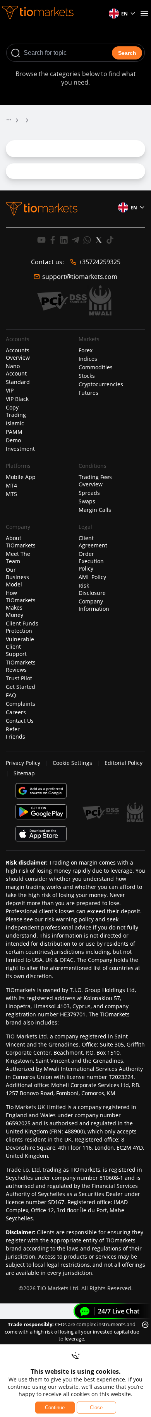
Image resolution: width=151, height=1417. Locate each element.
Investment (20, 448)
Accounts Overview (18, 354)
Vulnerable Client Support (20, 646)
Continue (55, 1407)
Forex (86, 350)
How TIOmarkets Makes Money (21, 603)
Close (96, 1407)
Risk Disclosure (92, 589)
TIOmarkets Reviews (21, 666)
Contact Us (20, 720)
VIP (10, 390)
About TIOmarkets (21, 541)
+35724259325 (99, 262)
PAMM (14, 431)
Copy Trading (16, 411)
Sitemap (24, 773)
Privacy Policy (23, 762)
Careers (16, 712)
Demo (13, 440)
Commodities (96, 367)
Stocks (87, 375)
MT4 (11, 485)
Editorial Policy (123, 762)
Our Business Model (17, 577)
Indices (88, 358)
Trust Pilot (19, 678)
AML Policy (92, 577)
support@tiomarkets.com (79, 276)
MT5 (11, 494)
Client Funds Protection (22, 627)
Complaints (20, 703)
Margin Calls (95, 509)
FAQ (11, 695)
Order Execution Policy (91, 561)
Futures (88, 392)
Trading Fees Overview (95, 480)
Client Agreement (93, 541)
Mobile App (21, 477)
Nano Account (16, 369)
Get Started (20, 686)
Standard (18, 382)
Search (127, 53)
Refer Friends (15, 732)
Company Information (94, 605)
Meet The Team (18, 557)
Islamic (15, 423)
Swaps (87, 501)
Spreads (89, 492)
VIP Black (17, 399)
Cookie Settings (72, 762)
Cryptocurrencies (101, 384)
